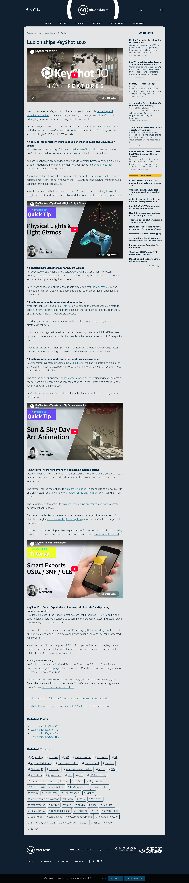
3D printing (37, 757)
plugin (81, 804)
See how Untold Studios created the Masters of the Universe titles (145, 239)
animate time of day (76, 488)
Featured (63, 23)
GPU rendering (98, 775)
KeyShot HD (57, 787)
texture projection (108, 816)
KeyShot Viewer (79, 787)
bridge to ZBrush (103, 164)
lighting (90, 793)
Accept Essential (135, 878)
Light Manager (48, 275)
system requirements (80, 816)
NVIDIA (55, 804)
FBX (113, 769)
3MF (66, 757)
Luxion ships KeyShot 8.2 (44, 733)
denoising (54, 769)
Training (79, 23)
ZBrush (34, 828)
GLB (70, 775)
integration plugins (50, 668)
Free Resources (117, 23)
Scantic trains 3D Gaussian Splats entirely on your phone (145, 128)
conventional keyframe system (64, 519)
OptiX (68, 804)
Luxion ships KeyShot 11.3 (45, 737)
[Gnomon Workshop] (150, 850)
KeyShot (78, 781)
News (48, 23)
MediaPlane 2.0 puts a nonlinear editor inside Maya (144, 260)
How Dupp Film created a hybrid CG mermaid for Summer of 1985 (145, 228)
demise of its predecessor (88, 149)
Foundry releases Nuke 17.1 (142, 84)
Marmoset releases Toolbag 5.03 (145, 234)
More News (145, 175)
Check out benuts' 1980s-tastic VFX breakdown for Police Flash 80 (144, 192)
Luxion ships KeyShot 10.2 (45, 726)
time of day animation (43, 822)
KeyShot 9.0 (44, 309)
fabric (101, 769)
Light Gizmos (99, 286)
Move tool (96, 799)
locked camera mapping (74, 378)
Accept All (115, 878)
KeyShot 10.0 (38, 787)
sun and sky (55, 816)
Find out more (98, 878)
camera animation (68, 763)
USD (84, 822)
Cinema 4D (37, 769)
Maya (82, 799)
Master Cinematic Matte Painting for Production (145, 41)
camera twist (92, 763)
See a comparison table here (58, 687)
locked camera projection (45, 799)
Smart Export (111, 810)
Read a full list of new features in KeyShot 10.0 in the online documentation (68, 706)
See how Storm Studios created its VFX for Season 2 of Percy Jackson (144, 154)
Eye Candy (97, 23)
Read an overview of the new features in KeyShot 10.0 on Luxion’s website (68, 698)
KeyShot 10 (95, 781)
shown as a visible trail (106, 534)
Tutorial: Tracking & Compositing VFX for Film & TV (145, 221)
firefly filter (36, 775)
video (109, 822)
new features (38, 804)
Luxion (69, 799)
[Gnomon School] (125, 850)
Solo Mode (78, 362)
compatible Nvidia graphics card (103, 195)
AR (115, 757)
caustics (109, 763)
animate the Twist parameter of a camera (85, 504)
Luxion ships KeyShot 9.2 (44, 729)
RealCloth (108, 804)
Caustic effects (35, 347)
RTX (96, 810)
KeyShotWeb (101, 787)
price (94, 804)
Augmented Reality (41, 763)
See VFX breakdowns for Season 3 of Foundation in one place (145, 63)
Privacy (79, 861)
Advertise (138, 23)
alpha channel (83, 757)
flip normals (54, 775)
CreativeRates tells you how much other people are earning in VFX (145, 183)
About (31, 861)
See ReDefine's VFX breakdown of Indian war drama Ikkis (144, 207)
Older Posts (156, 266)
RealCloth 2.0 (64, 305)
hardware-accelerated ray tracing (49, 781)
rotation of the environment (83, 492)
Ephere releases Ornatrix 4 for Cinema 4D (144, 246)
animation (102, 757)
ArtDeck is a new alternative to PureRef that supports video (144, 200)
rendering (82, 810)
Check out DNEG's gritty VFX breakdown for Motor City (143, 253)
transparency (68, 822)
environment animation (79, 769)
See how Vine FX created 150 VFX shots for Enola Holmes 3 (145, 104)
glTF (80, 775)
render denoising (60, 810)
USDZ (96, 822)
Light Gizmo (51, 793)
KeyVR (34, 793)
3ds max (53, 757)
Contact (46, 861)
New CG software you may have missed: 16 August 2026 (144, 214)
